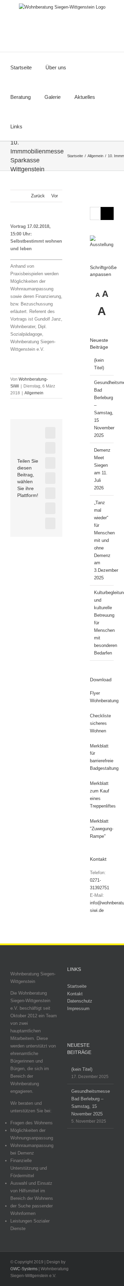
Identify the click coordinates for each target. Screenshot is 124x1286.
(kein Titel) (81, 1069)
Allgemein (33, 393)
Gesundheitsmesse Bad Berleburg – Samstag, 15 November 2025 (90, 1102)
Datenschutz (79, 1001)
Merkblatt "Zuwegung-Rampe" (101, 829)
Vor (54, 195)
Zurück (38, 195)
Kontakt (75, 993)
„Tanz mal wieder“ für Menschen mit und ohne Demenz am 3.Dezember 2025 (106, 540)
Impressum (78, 1008)
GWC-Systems (24, 1268)
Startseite (76, 986)
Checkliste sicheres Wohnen (100, 723)
